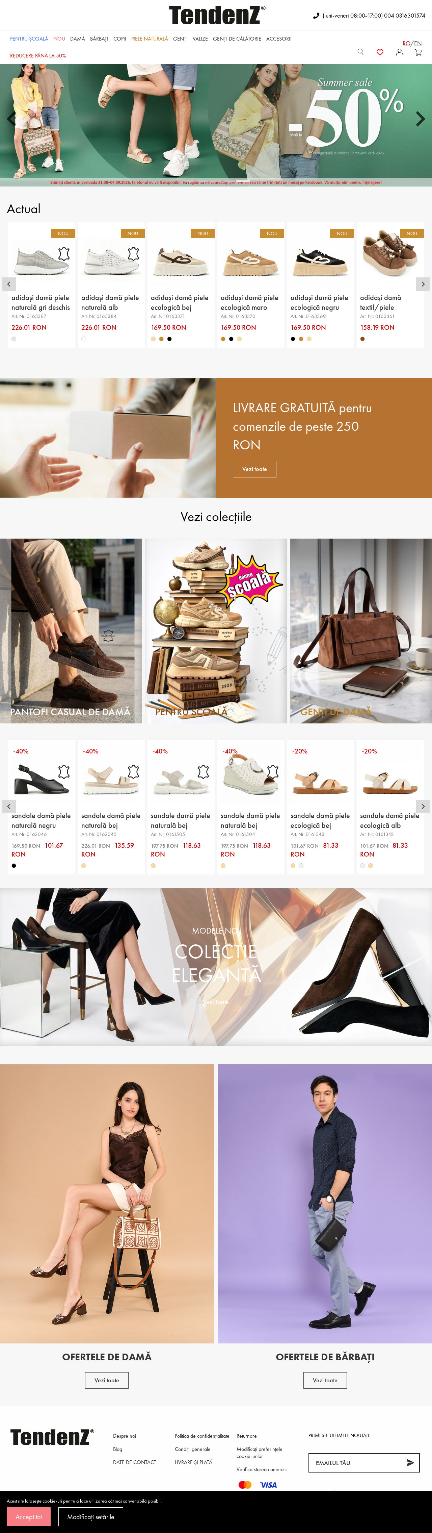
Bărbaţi (99, 38)
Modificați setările (90, 1516)
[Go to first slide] (419, 119)
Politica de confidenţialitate (202, 1435)
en (418, 43)
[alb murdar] (301, 865)
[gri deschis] (13, 339)
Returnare (247, 1435)
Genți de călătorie (237, 38)
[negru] (169, 339)
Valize (200, 38)
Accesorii (279, 38)
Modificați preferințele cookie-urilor (259, 1452)
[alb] (83, 339)
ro (406, 43)
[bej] (153, 339)
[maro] (362, 339)
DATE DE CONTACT (134, 1462)
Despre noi (124, 1435)
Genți (180, 38)
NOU (59, 38)
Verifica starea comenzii (262, 1469)
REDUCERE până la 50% (38, 55)
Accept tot (29, 1516)
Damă (77, 38)
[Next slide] (423, 284)
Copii (119, 38)
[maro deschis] (161, 339)
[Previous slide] (12, 119)
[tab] (189, 181)
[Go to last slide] (9, 284)
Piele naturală (149, 38)
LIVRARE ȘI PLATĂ (193, 1462)
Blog (117, 1449)
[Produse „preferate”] (380, 51)
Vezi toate (254, 469)
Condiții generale (193, 1449)
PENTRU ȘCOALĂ (29, 38)
